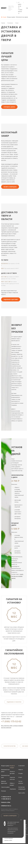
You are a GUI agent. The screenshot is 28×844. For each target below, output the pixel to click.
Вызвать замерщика (10, 187)
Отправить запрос (9, 107)
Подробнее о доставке (11, 299)
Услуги (20, 777)
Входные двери (11, 17)
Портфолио (13, 789)
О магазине (21, 765)
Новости (20, 769)
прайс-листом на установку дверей (17, 576)
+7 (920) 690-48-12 (20, 11)
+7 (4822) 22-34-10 (19, 5)
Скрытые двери (5, 787)
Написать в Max (5, 802)
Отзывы (20, 773)
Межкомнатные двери (22, 17)
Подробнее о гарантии (14, 702)
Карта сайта (21, 793)
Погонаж (3, 791)
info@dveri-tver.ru (6, 805)
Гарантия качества (10, 746)
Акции (4, 17)
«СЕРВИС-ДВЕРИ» (5, 718)
